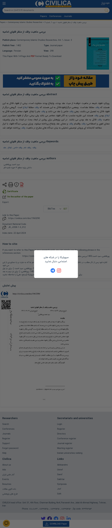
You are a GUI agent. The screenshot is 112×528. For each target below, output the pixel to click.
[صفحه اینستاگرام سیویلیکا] (59, 270)
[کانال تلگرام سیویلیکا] (52, 270)
